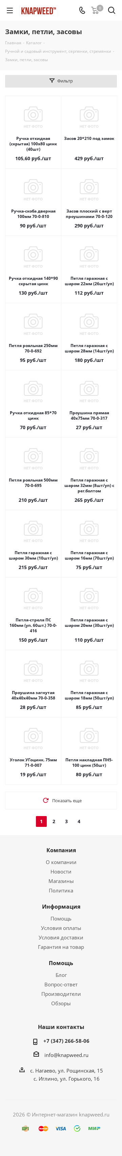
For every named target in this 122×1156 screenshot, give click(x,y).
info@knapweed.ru (66, 1055)
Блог (61, 974)
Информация (61, 906)
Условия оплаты (61, 928)
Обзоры (61, 1003)
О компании (61, 862)
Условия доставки (61, 937)
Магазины (61, 881)
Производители (61, 993)
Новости (61, 871)
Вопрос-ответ (61, 984)
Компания (61, 850)
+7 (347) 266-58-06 (66, 1040)
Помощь (61, 918)
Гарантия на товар (61, 946)
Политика (61, 890)
